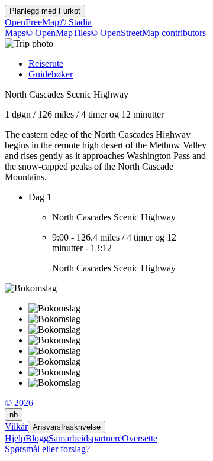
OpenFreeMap (32, 22)
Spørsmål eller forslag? (47, 449)
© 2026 (19, 403)
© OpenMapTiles (58, 33)
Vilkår (16, 426)
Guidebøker (50, 74)
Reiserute (45, 64)
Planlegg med (44, 11)
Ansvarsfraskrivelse (67, 427)
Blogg (37, 438)
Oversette (139, 438)
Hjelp (15, 438)
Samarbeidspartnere (85, 438)
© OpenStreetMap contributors (148, 33)
